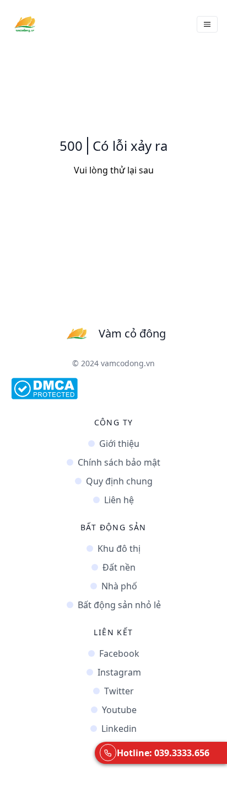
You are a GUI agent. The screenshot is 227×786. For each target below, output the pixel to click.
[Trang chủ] (24, 24)
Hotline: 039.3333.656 (163, 753)
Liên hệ (119, 500)
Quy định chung (119, 481)
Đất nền (119, 567)
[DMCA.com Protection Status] (113, 388)
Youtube (119, 710)
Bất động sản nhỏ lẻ (119, 605)
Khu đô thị (119, 548)
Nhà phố (119, 586)
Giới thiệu (119, 443)
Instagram (119, 672)
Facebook (119, 653)
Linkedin (119, 728)
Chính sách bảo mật (119, 462)
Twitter (119, 691)
